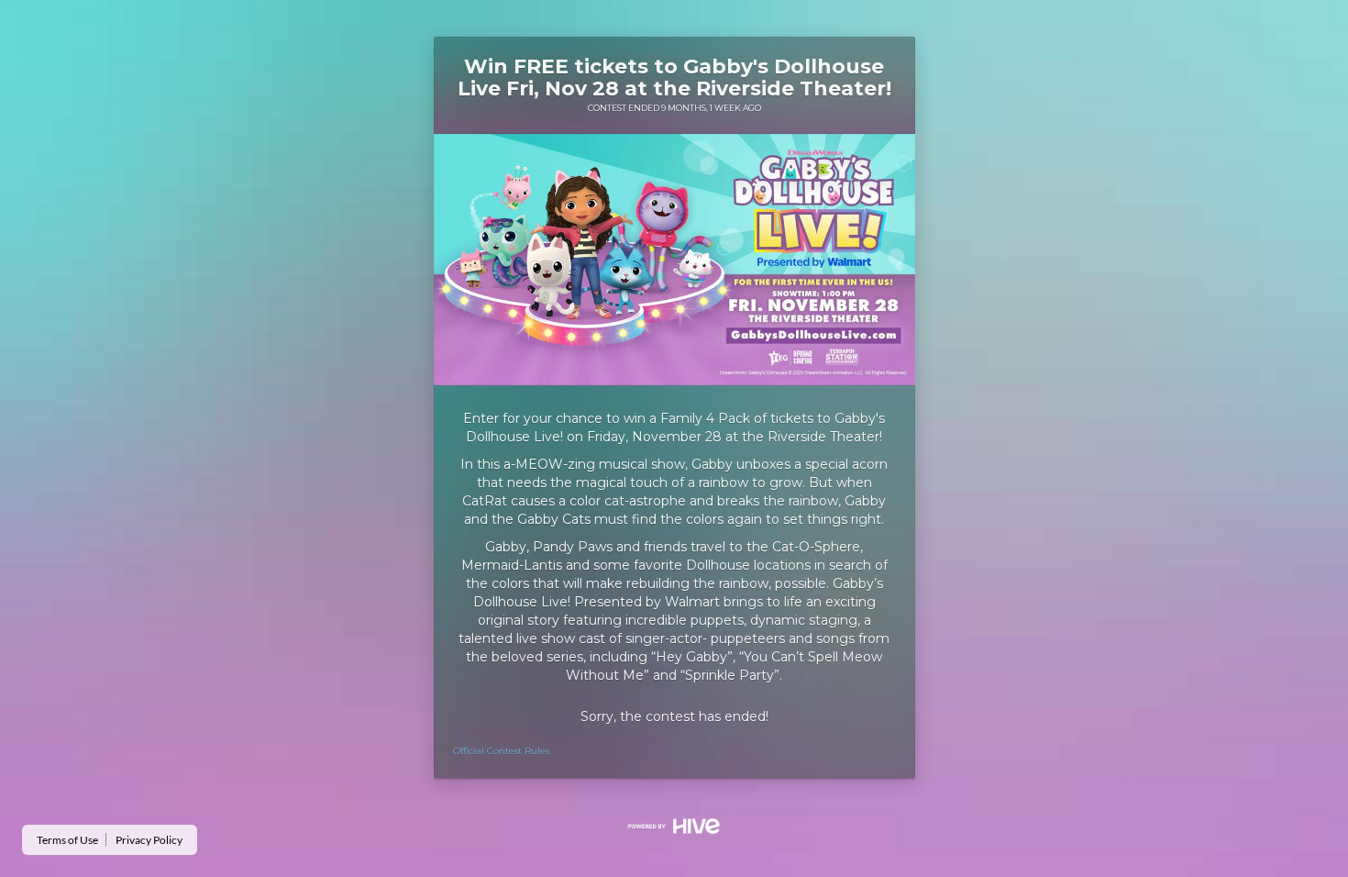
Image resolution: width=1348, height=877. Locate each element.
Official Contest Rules (501, 751)
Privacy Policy (149, 840)
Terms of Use (67, 840)
